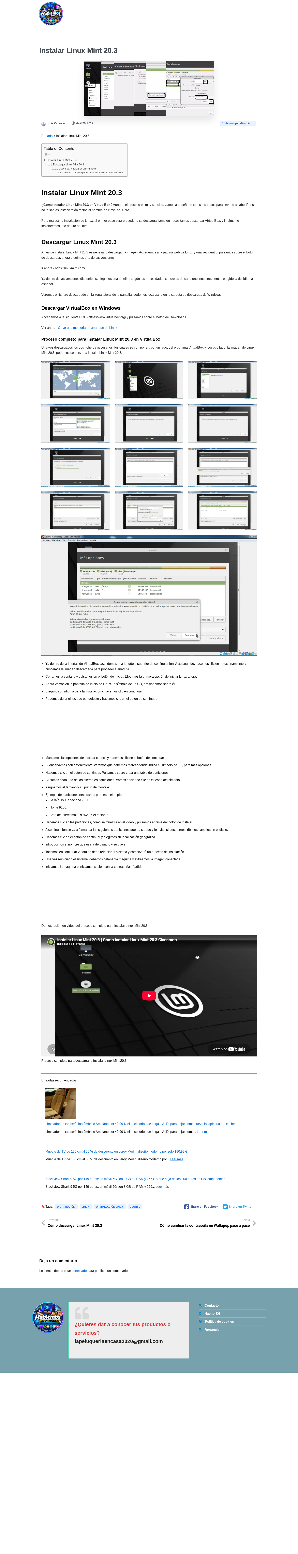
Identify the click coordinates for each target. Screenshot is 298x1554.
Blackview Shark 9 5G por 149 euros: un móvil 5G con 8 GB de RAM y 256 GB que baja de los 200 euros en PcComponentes (135, 1179)
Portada (47, 136)
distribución (66, 1206)
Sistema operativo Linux (238, 123)
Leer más (203, 1131)
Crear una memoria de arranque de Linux (87, 327)
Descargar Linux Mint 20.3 (68, 164)
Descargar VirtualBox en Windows (77, 168)
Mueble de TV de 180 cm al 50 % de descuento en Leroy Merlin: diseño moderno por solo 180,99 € (116, 1151)
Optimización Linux (110, 1206)
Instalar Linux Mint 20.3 (62, 160)
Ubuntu (135, 1206)
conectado (79, 1271)
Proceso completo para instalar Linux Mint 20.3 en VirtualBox (93, 172)
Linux (86, 1206)
